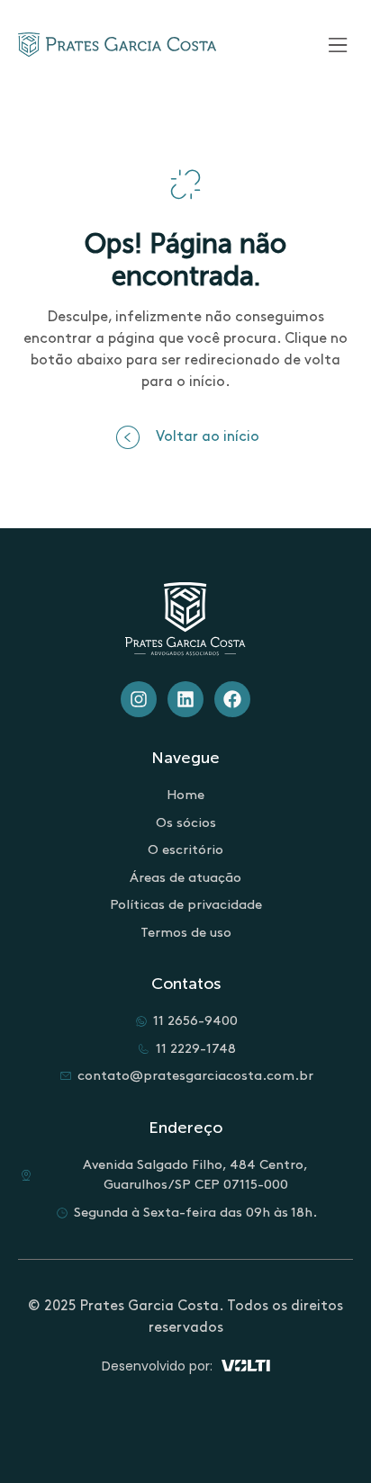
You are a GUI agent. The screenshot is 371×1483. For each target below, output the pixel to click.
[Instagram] (139, 699)
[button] (186, 437)
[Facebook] (232, 699)
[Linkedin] (185, 699)
